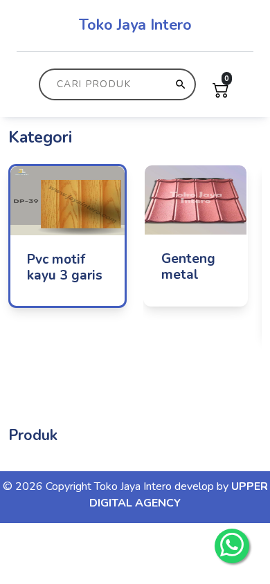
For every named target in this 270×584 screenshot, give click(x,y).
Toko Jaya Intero (135, 25)
